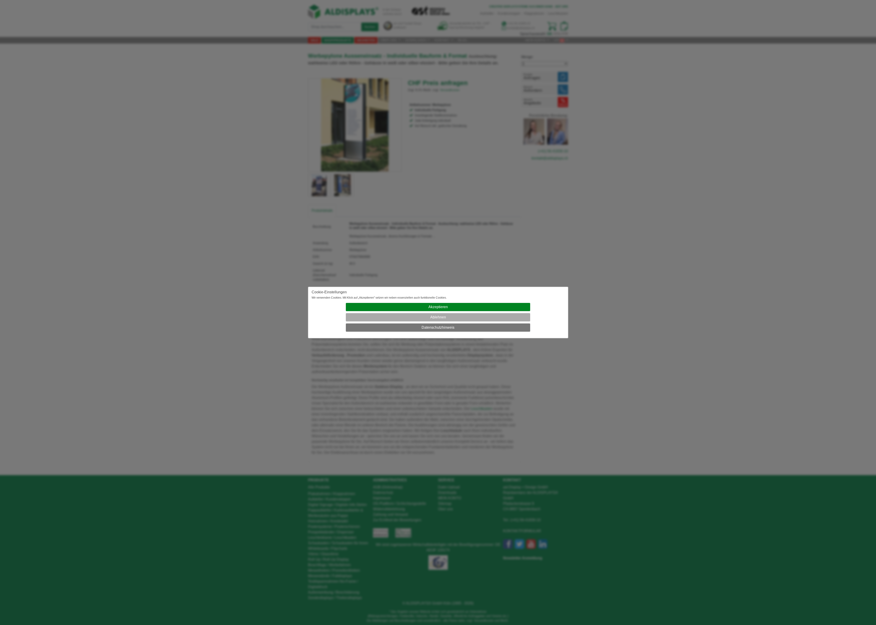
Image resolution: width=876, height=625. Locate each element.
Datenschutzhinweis (438, 327)
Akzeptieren (438, 307)
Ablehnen (438, 317)
